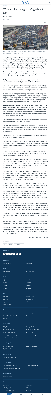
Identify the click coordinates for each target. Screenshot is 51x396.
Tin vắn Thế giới (30, 313)
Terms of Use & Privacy (32, 346)
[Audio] (32, 394)
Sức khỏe (28, 288)
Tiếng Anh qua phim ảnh (9, 332)
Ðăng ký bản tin (7, 263)
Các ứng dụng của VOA (32, 365)
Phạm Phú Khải (30, 296)
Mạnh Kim (5, 296)
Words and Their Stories (32, 332)
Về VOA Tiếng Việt (8, 346)
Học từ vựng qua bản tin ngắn (10, 338)
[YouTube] (21, 394)
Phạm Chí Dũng (7, 304)
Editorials (28, 390)
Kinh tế (28, 280)
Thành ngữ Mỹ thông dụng (32, 329)
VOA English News (8, 388)
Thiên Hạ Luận (29, 299)
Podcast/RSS (29, 263)
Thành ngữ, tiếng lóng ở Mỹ (10, 335)
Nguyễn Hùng (6, 302)
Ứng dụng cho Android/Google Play (12, 368)
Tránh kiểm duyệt (7, 377)
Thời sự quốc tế (30, 271)
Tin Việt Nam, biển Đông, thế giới (11, 316)
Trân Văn (28, 302)
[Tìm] (42, 394)
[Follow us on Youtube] (10, 254)
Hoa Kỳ (5, 288)
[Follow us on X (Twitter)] (7, 254)
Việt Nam (5, 280)
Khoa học (28, 285)
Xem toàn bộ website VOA (9, 357)
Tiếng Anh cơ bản (7, 327)
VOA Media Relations (8, 390)
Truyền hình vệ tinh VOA (9, 313)
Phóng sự (5, 318)
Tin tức (5, 6)
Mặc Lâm (5, 299)
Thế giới (5, 282)
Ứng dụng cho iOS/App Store (10, 365)
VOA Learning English (31, 335)
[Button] (45, 23)
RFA (27, 388)
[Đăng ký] (20, 254)
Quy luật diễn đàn (7, 349)
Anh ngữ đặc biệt (30, 327)
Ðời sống (28, 282)
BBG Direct (6, 385)
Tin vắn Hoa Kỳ (30, 316)
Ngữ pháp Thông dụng (8, 329)
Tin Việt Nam (6, 271)
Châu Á (5, 285)
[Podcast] (16, 254)
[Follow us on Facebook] (4, 254)
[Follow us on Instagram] (13, 254)
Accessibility (29, 385)
